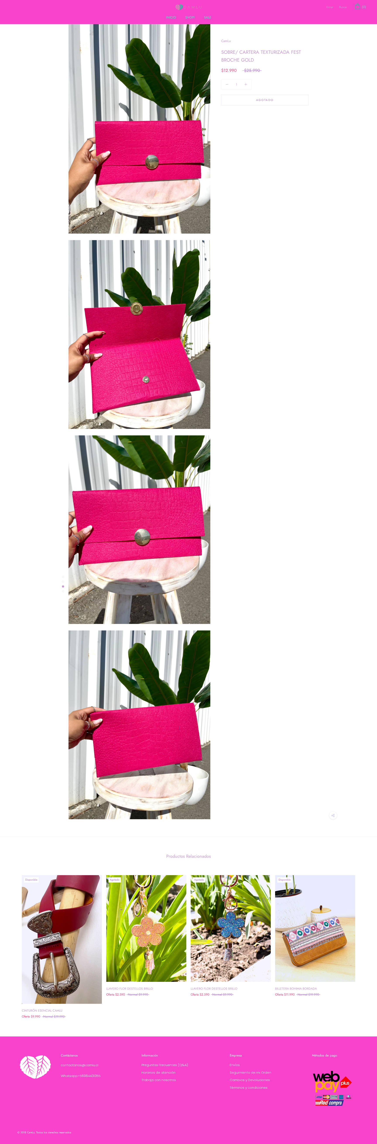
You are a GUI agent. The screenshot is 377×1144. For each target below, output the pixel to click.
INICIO (171, 17)
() (363, 7)
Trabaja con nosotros (159, 1080)
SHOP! (190, 17)
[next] (363, 942)
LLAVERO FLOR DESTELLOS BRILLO (129, 988)
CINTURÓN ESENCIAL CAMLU (42, 1010)
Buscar (343, 7)
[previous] (14, 942)
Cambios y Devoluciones (250, 1080)
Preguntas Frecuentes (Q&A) (165, 1065)
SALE (207, 17)
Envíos (235, 1065)
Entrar (329, 7)
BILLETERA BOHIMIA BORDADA (296, 988)
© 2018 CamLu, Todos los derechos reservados (44, 1132)
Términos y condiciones (248, 1087)
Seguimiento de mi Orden (250, 1072)
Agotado (265, 100)
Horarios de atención (158, 1072)
